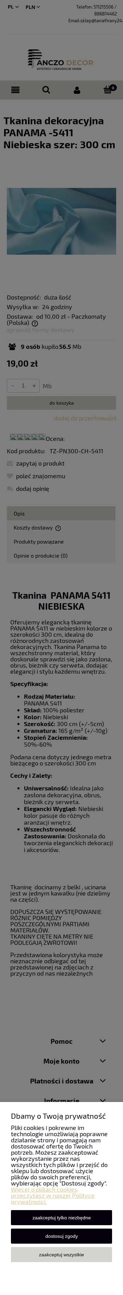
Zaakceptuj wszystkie (61, 1254)
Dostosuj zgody (61, 1236)
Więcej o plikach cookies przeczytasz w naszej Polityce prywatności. (53, 1195)
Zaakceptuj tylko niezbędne (61, 1217)
